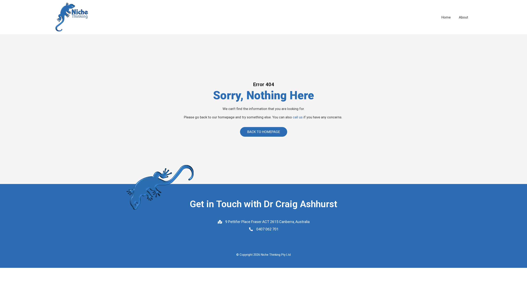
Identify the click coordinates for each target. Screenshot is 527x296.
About (463, 17)
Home (446, 17)
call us (298, 117)
